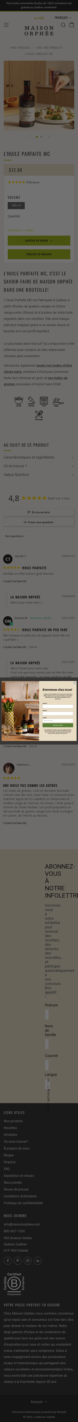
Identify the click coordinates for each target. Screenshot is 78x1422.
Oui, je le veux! (57, 725)
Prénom (44, 710)
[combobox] (57, 720)
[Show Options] (71, 720)
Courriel (44, 703)
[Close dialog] (74, 683)
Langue (44, 717)
